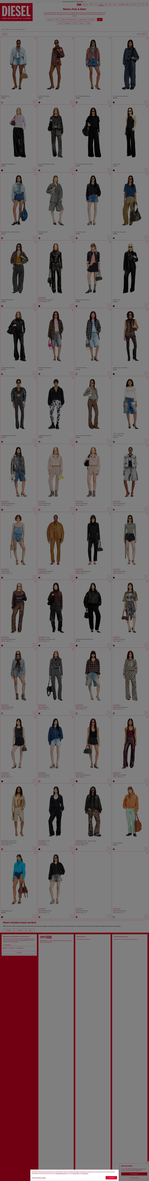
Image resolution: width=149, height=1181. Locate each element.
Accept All (111, 1177)
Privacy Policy (75, 1173)
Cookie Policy (84, 1173)
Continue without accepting (39, 1177)
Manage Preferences (61, 1173)
